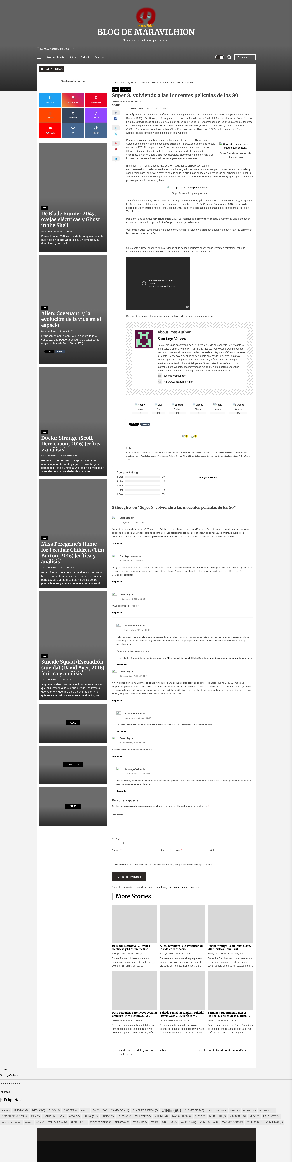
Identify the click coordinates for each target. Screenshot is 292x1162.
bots (85, 1110)
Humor (108, 1116)
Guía (90, 1116)
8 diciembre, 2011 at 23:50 (133, 599)
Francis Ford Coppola (215, 452)
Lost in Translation (142, 456)
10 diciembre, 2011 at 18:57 (133, 676)
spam (40, 1122)
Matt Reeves (162, 456)
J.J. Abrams (238, 452)
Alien (6, 1110)
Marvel (200, 1116)
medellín (217, 1116)
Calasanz (100, 1110)
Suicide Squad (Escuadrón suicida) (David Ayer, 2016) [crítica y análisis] (182, 1016)
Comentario (119, 814)
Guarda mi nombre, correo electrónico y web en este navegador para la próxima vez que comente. (164, 864)
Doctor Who (266, 1110)
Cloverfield (135, 452)
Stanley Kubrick (58, 1122)
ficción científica (14, 1116)
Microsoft (238, 1116)
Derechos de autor (56, 57)
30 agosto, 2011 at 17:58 (132, 522)
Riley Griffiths (188, 456)
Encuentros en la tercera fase (192, 452)
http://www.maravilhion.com (178, 382)
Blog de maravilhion (146, 32)
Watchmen (254, 1122)
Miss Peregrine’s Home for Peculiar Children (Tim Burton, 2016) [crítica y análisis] (134, 1016)
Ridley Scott (271, 1116)
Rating (116, 838)
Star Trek (78, 1122)
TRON (154, 1122)
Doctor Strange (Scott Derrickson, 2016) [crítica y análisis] (229, 947)
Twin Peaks (245, 456)
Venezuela (209, 1122)
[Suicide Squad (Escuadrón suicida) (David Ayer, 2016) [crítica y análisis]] (73, 645)
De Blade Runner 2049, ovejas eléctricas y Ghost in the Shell (131, 947)
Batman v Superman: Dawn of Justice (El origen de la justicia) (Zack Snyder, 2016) (228, 1016)
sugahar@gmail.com (175, 375)
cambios (120, 1110)
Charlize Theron (145, 1110)
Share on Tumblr (145, 424)
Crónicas (126, 89)
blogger (70, 1110)
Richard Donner (175, 456)
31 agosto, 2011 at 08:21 (132, 561)
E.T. (165, 452)
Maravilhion (181, 1116)
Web (212, 850)
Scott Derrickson (11, 1122)
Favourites (246, 57)
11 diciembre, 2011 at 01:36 (137, 774)
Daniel (235, 1110)
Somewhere (212, 456)
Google (74, 1116)
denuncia (159, 452)
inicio (73, 57)
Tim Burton (122, 1122)
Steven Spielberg (225, 456)
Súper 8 (236, 456)
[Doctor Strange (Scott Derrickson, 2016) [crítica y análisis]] (73, 422)
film (35, 1116)
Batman (38, 1110)
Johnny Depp (143, 1116)
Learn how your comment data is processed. (178, 887)
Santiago (99, 57)
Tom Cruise (140, 1122)
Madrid (153, 456)
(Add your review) (207, 477)
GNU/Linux (54, 1116)
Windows (274, 1122)
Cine (115, 89)
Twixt (128, 460)
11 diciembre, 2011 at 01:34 (137, 718)
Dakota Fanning (147, 452)
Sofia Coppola (200, 456)
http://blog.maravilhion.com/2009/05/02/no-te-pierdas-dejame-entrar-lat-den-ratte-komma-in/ (207, 658)
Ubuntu (169, 1122)
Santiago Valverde (119, 101)
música (254, 1116)
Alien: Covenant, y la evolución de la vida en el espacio (181, 947)
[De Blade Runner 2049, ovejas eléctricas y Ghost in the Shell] (73, 198)
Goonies (228, 452)
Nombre (117, 850)
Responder (117, 543)
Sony (29, 1122)
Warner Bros (232, 1122)
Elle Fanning (173, 452)
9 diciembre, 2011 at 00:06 (137, 630)
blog (54, 1110)
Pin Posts (85, 57)
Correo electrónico (171, 850)
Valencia (188, 1122)
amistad (20, 1110)
